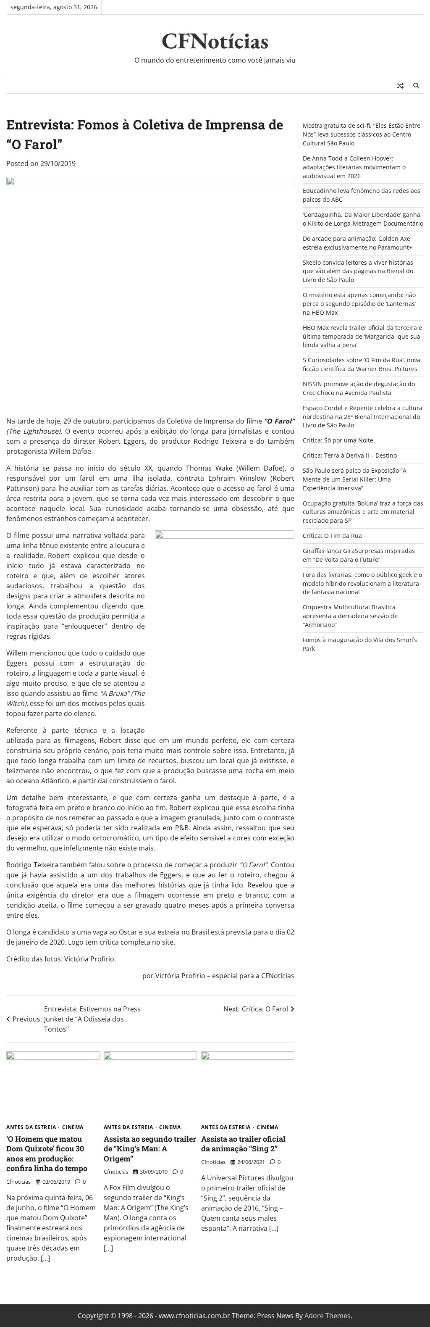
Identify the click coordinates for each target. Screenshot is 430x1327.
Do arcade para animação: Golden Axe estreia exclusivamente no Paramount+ (357, 242)
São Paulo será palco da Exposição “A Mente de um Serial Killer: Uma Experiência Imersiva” (354, 479)
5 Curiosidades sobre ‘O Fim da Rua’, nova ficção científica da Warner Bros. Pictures (361, 364)
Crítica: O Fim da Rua (332, 536)
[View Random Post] (400, 86)
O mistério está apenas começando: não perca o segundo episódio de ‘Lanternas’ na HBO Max (359, 303)
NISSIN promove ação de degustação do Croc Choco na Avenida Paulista (359, 388)
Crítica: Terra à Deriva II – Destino (350, 455)
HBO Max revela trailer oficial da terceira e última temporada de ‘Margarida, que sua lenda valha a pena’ (362, 336)
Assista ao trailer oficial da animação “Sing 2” (243, 1143)
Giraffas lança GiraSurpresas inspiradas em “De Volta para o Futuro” (359, 555)
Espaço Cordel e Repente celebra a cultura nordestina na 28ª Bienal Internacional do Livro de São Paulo (362, 416)
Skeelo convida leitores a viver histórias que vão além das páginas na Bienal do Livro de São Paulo (358, 271)
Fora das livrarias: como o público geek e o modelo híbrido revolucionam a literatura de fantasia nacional (362, 583)
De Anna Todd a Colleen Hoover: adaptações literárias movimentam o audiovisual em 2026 (354, 167)
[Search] (416, 86)
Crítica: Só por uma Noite (338, 440)
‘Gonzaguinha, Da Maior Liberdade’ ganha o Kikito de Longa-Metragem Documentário (363, 219)
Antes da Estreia (31, 1127)
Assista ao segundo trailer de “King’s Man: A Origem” (150, 1149)
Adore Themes (327, 1315)
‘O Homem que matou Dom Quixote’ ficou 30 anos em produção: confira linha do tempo (46, 1153)
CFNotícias (215, 40)
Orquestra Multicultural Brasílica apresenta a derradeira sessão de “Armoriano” (350, 616)
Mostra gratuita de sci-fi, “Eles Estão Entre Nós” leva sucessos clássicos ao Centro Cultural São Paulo (361, 134)
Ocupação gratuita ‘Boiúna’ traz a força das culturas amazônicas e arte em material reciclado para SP (363, 512)
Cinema (73, 1127)
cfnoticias (18, 1181)
